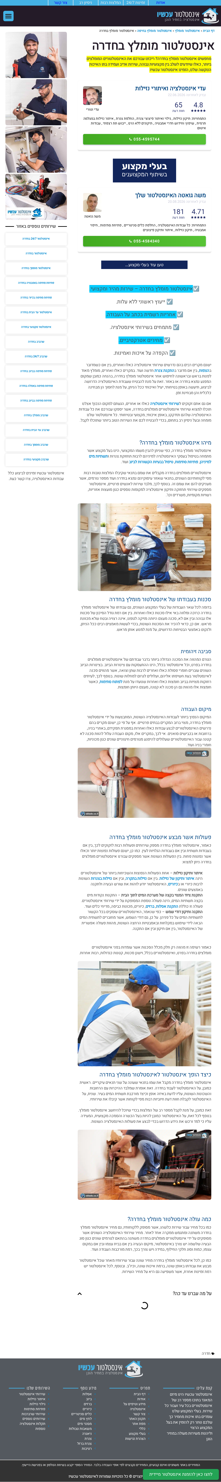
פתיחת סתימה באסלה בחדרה (36, 386)
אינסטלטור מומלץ (187, 30)
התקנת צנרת (164, 371)
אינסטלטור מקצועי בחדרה (36, 327)
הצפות (204, 371)
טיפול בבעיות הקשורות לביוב (151, 462)
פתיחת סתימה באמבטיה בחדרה (36, 283)
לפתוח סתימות (111, 682)
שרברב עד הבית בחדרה (36, 430)
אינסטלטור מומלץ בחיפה (154, 30)
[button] (8, 16)
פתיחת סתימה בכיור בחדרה (36, 297)
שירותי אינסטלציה (164, 404)
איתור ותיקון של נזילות (176, 878)
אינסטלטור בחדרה (36, 253)
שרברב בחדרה (36, 342)
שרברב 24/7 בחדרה (36, 356)
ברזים (150, 906)
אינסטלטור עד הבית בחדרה (36, 312)
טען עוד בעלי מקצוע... (144, 264)
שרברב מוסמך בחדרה (36, 445)
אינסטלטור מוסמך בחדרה (36, 268)
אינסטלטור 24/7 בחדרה (36, 239)
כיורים (173, 884)
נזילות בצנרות (101, 878)
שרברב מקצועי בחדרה (36, 459)
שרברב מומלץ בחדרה (36, 415)
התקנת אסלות (167, 906)
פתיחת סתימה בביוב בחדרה (36, 371)
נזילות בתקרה (136, 878)
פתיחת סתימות (186, 462)
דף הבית (209, 30)
